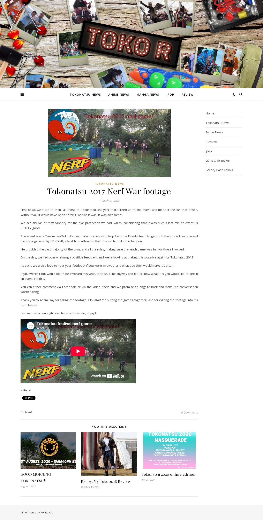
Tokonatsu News (85, 94)
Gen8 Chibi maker (217, 160)
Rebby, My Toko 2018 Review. (106, 481)
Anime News (118, 94)
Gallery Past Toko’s (219, 170)
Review (188, 94)
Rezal (28, 412)
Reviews (211, 141)
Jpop (170, 94)
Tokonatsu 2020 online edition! (169, 474)
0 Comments (189, 412)
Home (209, 113)
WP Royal (46, 512)
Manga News (147, 94)
